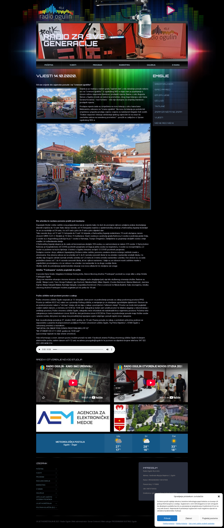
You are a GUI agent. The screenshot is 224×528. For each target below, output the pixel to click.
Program (97, 65)
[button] (219, 496)
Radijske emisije (43, 481)
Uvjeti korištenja (44, 503)
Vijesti (73, 65)
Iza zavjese (162, 95)
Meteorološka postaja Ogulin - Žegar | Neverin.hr (112, 443)
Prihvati (167, 518)
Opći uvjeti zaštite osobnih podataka (201, 523)
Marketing (124, 65)
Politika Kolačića (168, 523)
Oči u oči (159, 101)
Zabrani (189, 518)
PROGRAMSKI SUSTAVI (121, 521)
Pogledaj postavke (210, 518)
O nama (176, 65)
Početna (48, 65)
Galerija (151, 65)
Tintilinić (160, 107)
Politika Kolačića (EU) (45, 507)
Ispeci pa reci (162, 90)
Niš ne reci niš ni (164, 123)
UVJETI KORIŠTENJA (44, 521)
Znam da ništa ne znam (168, 112)
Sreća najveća (164, 84)
